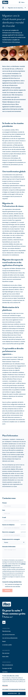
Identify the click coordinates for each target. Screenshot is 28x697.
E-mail (4, 517)
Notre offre (5, 656)
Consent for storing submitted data (11, 582)
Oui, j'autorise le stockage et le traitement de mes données (13, 585)
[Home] (5, 2)
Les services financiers (8, 634)
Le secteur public (7, 644)
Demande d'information (8, 546)
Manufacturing (6, 631)
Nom (3, 510)
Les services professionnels (9, 638)
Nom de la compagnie (14, 532)
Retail (4, 641)
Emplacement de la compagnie (11, 539)
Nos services (5, 653)
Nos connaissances (7, 665)
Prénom (4, 503)
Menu (22, 2)
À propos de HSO (7, 668)
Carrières (4, 671)
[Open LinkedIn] (3, 622)
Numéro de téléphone (14, 524)
